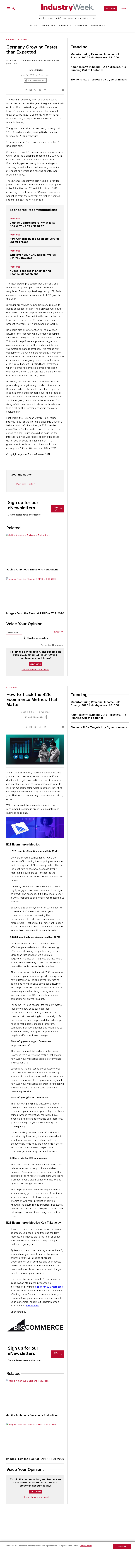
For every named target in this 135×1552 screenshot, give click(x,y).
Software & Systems (16, 40)
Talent (33, 26)
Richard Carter (35, 70)
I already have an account (35, 669)
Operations (65, 26)
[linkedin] (30, 90)
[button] (8, 8)
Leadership (81, 26)
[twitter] (35, 90)
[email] (45, 90)
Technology (48, 26)
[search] (13, 8)
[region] (35, 639)
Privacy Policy (86, 1546)
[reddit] (40, 90)
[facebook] (26, 90)
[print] (63, 90)
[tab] (14, 632)
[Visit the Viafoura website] (57, 645)
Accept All (122, 1547)
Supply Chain (98, 26)
